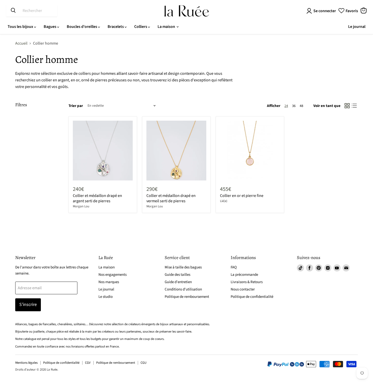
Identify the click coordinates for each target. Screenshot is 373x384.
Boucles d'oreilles (82, 26)
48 (301, 105)
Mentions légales (26, 362)
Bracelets (116, 26)
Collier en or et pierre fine (241, 195)
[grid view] (347, 105)
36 (294, 105)
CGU (143, 362)
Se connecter (324, 11)
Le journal (356, 26)
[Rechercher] (13, 10)
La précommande (244, 274)
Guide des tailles (177, 274)
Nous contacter (243, 289)
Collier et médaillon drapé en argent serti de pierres (97, 198)
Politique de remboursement (187, 296)
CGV (88, 362)
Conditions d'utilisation (183, 289)
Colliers (141, 26)
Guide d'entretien (178, 282)
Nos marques (108, 282)
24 (286, 105)
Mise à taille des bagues (183, 267)
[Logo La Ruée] (186, 11)
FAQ (234, 267)
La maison (167, 26)
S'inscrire (28, 304)
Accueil (21, 43)
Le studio (105, 296)
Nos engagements (112, 274)
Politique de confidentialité (252, 296)
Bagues (50, 26)
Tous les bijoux (21, 26)
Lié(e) (223, 201)
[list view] (354, 105)
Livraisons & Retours (247, 282)
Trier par (76, 106)
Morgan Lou (81, 206)
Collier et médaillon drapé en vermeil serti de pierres (171, 198)
